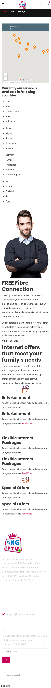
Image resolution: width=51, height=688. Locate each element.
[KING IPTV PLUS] (22, 4)
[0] (48, 4)
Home (5, 11)
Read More (27, 423)
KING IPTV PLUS (28, 675)
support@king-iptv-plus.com (21, 614)
